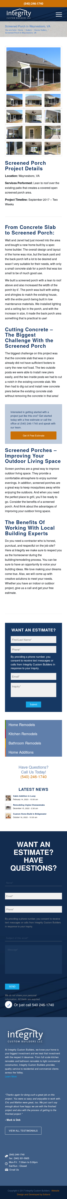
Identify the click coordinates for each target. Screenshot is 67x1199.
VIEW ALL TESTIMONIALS (23, 1130)
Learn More (11, 1076)
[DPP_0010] (14, 132)
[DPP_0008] (33, 100)
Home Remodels (22, 724)
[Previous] (50, 1096)
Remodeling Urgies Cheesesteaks (29, 805)
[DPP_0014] (52, 148)
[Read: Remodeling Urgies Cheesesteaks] (8, 807)
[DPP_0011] (33, 116)
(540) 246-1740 (33, 3)
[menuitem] (33, 3)
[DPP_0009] (52, 116)
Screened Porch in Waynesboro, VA (27, 26)
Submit (33, 704)
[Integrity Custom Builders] (28, 14)
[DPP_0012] (52, 132)
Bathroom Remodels (25, 743)
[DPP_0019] (33, 132)
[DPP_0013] (33, 148)
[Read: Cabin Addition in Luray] (8, 798)
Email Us (14, 1169)
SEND (12, 986)
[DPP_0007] (52, 100)
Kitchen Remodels (23, 733)
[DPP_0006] (14, 116)
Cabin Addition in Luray (24, 796)
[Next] (58, 1096)
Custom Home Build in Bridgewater (29, 813)
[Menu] (57, 14)
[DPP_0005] (33, 69)
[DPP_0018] (14, 148)
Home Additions (21, 752)
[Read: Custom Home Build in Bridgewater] (8, 816)
